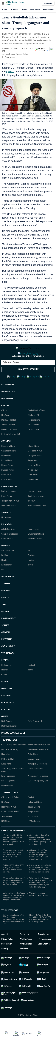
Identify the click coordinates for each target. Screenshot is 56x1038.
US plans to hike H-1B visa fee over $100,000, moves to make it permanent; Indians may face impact (13, 839)
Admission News (8, 529)
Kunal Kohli (6, 764)
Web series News (8, 506)
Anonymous (10, 57)
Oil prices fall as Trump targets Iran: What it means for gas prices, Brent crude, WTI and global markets (39, 854)
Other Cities (33, 480)
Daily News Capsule (11, 362)
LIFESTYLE (5, 546)
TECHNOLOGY (7, 653)
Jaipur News (33, 460)
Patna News (6, 475)
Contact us (24, 934)
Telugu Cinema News (10, 501)
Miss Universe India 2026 (38, 750)
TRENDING (6, 584)
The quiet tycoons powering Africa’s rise (38, 894)
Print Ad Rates (26, 944)
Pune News (33, 475)
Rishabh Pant (33, 425)
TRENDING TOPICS (9, 793)
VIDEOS (4, 605)
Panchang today (8, 781)
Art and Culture (7, 551)
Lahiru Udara (33, 430)
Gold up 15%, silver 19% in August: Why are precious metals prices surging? (13, 868)
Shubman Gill (33, 415)
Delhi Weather (7, 786)
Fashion (4, 555)
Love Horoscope (8, 776)
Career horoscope (35, 769)
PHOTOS (5, 598)
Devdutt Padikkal (8, 420)
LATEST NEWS (7, 385)
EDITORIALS (6, 639)
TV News (31, 501)
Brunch (31, 551)
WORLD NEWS (8, 392)
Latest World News (13, 830)
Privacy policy (7, 939)
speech (10, 71)
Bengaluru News (8, 446)
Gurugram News (35, 456)
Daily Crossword (35, 721)
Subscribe (48, 3)
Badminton (6, 665)
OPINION (5, 632)
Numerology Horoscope (38, 776)
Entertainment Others (37, 506)
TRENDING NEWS (9, 740)
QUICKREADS (7, 703)
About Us (5, 934)
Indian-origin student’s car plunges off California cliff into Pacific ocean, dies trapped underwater (14, 896)
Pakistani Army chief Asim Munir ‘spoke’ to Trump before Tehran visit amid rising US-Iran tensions (40, 868)
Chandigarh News (8, 451)
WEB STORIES (7, 577)
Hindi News (33, 817)
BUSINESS (5, 591)
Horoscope (6, 517)
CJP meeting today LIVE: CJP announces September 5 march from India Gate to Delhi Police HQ (13, 919)
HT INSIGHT (6, 689)
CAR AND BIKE (8, 646)
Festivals (31, 555)
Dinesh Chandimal (9, 430)
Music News (6, 496)
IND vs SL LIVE (7, 759)
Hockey (4, 670)
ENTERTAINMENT (9, 487)
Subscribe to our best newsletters (28, 356)
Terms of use (43, 934)
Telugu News (6, 817)
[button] (3, 3)
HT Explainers (34, 821)
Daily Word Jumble (9, 726)
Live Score (5, 415)
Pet (2, 570)
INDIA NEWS (7, 399)
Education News (35, 539)
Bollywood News (8, 491)
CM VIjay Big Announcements (13, 745)
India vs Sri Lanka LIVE (10, 434)
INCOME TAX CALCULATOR (13, 733)
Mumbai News (7, 470)
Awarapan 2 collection (37, 764)
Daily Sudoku (7, 721)
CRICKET (5, 406)
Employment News (36, 534)
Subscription (6, 944)
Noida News (33, 470)
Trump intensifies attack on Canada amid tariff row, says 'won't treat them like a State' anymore (13, 854)
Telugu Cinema (34, 807)
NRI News (5, 821)
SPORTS (5, 660)
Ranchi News (6, 480)
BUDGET (5, 611)
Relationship (6, 565)
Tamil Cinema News (36, 496)
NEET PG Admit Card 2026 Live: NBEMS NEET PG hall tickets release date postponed (40, 918)
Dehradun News (35, 451)
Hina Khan (5, 754)
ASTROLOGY (7, 513)
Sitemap (4, 949)
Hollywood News (35, 491)
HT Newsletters (44, 939)
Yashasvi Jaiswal (8, 425)
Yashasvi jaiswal (34, 759)
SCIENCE (5, 625)
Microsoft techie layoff (10, 750)
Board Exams (33, 529)
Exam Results (7, 539)
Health (4, 560)
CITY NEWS (6, 441)
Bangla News (33, 812)
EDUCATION (6, 524)
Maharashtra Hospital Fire (39, 745)
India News (35, 9)
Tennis (30, 670)
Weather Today (26, 939)
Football (31, 665)
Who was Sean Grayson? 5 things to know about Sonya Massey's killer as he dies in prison (14, 881)
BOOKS (4, 682)
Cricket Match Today (36, 410)
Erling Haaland (34, 754)
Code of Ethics (44, 944)
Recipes (31, 560)
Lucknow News (34, 465)
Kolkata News (7, 465)
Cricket (24, 9)
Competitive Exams (9, 534)
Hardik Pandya (34, 420)
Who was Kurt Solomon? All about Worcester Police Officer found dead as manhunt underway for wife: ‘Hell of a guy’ (40, 882)
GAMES (4, 716)
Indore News (6, 460)
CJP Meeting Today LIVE (38, 781)
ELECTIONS (6, 696)
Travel (30, 565)
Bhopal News (33, 446)
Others (4, 675)
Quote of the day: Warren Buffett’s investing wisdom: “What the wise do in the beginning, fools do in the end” (40, 839)
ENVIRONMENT (8, 618)
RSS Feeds (24, 949)
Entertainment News (10, 812)
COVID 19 (5, 709)
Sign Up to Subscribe (28, 369)
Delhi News (6, 456)
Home (4, 9)
